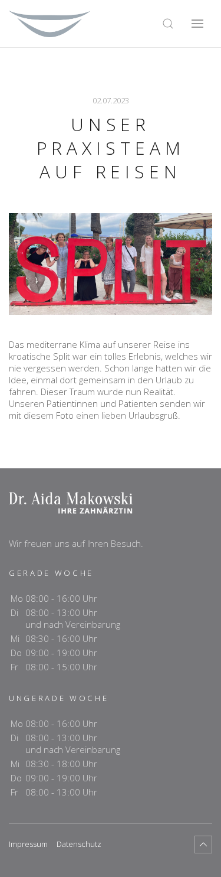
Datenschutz (79, 844)
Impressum (28, 844)
